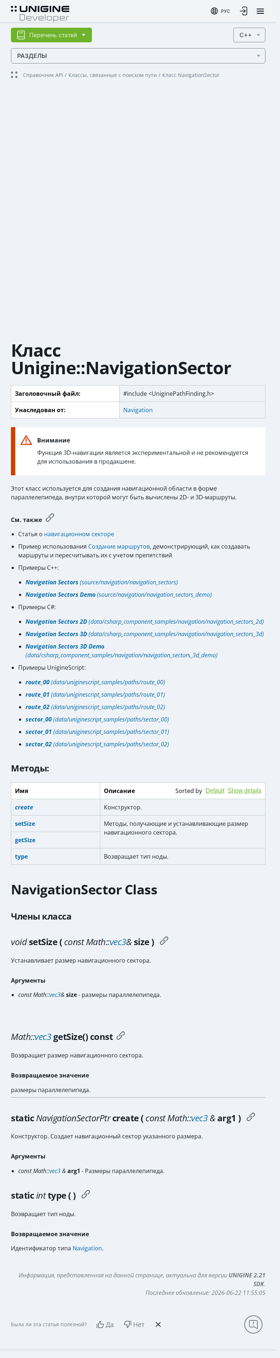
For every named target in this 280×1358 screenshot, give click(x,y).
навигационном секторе (79, 534)
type (21, 856)
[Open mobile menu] (260, 11)
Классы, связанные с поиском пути (113, 74)
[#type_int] (85, 1195)
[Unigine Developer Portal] (40, 13)
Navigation (138, 410)
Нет (138, 1324)
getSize (25, 840)
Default (215, 791)
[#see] (50, 518)
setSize (25, 824)
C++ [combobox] (246, 35)
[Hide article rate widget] (158, 1324)
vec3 (118, 942)
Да (110, 1324)
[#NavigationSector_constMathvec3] (250, 1118)
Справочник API (43, 74)
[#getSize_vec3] (120, 1036)
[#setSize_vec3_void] (164, 941)
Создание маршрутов (119, 546)
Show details (244, 791)
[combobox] (220, 11)
